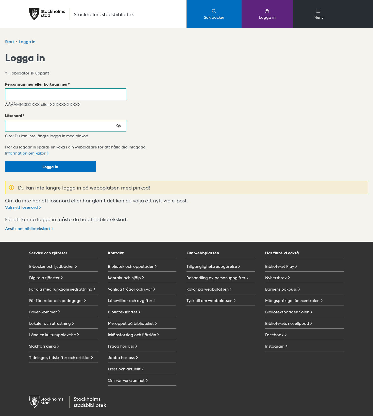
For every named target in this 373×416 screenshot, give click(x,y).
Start (9, 41)
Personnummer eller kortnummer (36, 84)
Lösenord (13, 115)
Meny (318, 17)
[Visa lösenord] (119, 126)
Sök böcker (214, 17)
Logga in (267, 17)
